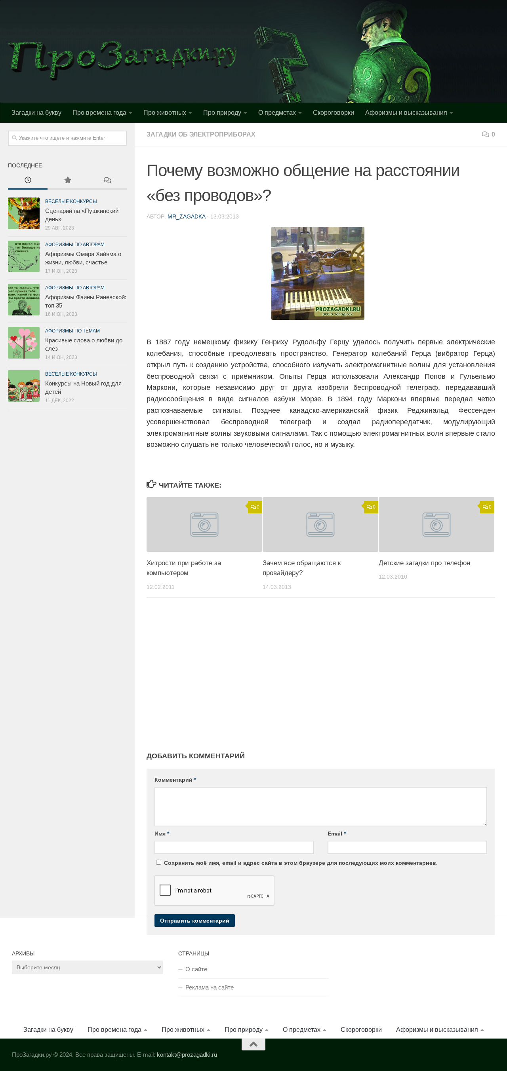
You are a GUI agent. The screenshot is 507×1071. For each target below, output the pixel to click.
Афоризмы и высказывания (406, 112)
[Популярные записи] (67, 181)
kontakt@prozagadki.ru (187, 1054)
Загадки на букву (36, 112)
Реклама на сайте (209, 987)
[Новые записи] (28, 181)
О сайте (196, 969)
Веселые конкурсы (71, 201)
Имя (161, 833)
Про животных (164, 112)
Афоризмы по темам (72, 331)
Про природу (222, 112)
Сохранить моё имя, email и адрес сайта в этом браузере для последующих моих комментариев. (301, 863)
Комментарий (175, 780)
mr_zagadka (186, 216)
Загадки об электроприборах (201, 134)
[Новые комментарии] (107, 181)
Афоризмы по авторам (75, 244)
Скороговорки (333, 112)
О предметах (277, 112)
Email (337, 833)
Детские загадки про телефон (424, 563)
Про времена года (99, 112)
